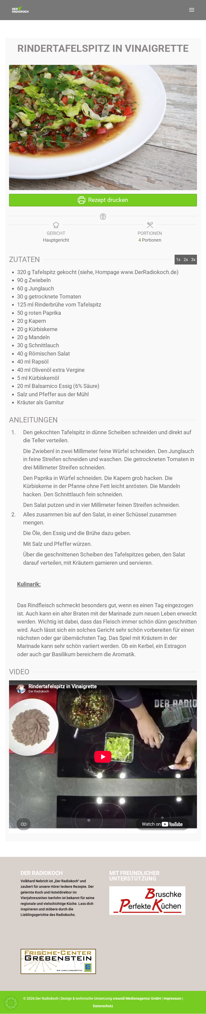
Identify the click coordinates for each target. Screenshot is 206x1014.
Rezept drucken (107, 200)
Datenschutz (103, 1006)
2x (186, 259)
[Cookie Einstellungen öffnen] (11, 1007)
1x (178, 259)
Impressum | (173, 998)
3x (193, 259)
